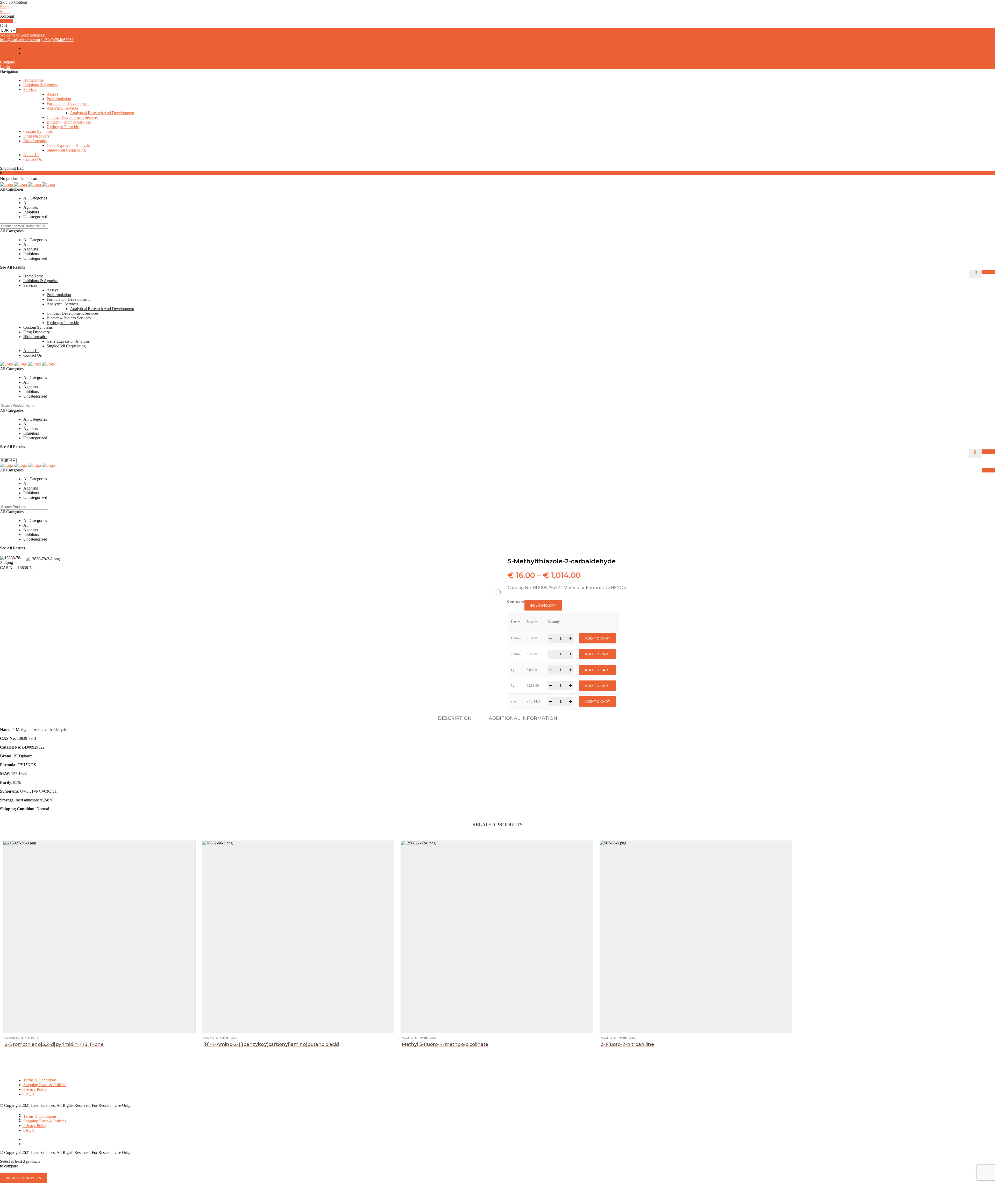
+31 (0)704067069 (58, 40)
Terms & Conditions (39, 1080)
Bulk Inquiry (543, 605)
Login (5, 66)
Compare (7, 62)
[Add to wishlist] (20, 1026)
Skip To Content (13, 2)
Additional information (523, 718)
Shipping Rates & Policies (44, 1084)
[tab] (455, 718)
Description (455, 718)
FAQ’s (28, 1094)
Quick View (30, 1026)
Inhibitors (29, 1037)
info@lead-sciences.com (20, 40)
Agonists (11, 1037)
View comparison (23, 1178)
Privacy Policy (35, 1089)
